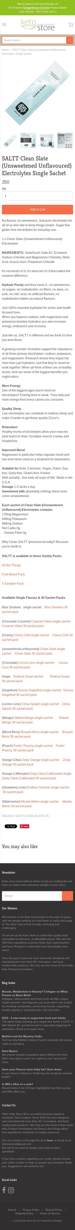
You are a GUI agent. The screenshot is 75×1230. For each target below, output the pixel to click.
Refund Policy (53, 1209)
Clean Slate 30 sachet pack (33, 653)
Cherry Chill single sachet (31, 635)
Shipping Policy (24, 1213)
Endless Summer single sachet (48, 787)
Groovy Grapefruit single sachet (39, 690)
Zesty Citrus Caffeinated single (50, 773)
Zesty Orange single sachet (40, 759)
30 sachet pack (13, 792)
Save (26, 826)
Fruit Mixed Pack (13, 574)
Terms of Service (50, 1213)
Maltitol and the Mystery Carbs (22, 1036)
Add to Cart (37, 209)
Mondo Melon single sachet (39, 801)
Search (12, 1209)
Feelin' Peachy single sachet (33, 745)
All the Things (11, 565)
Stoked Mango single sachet (33, 717)
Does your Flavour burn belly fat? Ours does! (32, 1069)
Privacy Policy (30, 1209)
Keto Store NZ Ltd (30, 1220)
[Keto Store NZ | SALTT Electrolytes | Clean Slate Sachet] (37, 93)
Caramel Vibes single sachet (50, 621)
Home (5, 49)
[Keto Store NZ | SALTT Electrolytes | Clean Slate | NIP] (65, 141)
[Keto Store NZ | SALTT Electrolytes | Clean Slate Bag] (46, 141)
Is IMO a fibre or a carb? (17, 1084)
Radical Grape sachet (28, 676)
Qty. (4, 188)
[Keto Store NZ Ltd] (37, 25)
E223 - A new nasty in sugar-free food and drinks (34, 1017)
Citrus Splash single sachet (40, 704)
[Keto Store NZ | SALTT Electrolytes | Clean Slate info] (28, 141)
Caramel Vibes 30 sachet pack (23, 626)
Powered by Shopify (51, 1220)
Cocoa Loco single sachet (36, 662)
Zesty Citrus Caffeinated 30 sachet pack (29, 778)
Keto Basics (10, 1051)
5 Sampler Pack (13, 583)
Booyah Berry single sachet (39, 732)
